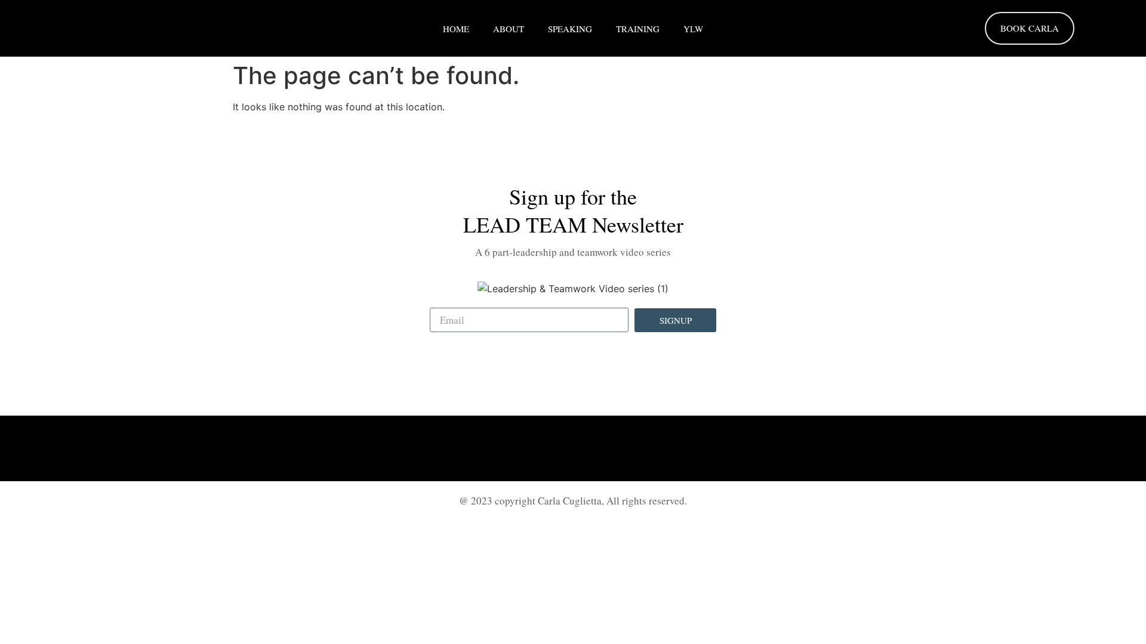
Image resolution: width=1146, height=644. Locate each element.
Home (456, 29)
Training (638, 29)
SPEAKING (570, 29)
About (508, 29)
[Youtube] (606, 448)
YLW (693, 29)
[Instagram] (573, 448)
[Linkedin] (540, 448)
